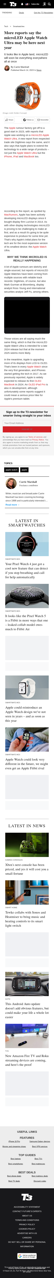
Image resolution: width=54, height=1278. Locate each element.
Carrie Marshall (21, 67)
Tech (6, 26)
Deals (21, 13)
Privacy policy (27, 1224)
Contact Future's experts (27, 1211)
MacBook (29, 156)
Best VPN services (39, 1146)
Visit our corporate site (36, 1268)
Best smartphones (15, 1164)
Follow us (30, 120)
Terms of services (35, 437)
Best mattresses (38, 1164)
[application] (27, 313)
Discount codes (40, 1181)
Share (11, 120)
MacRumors (11, 214)
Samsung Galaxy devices (39, 1141)
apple (24, 470)
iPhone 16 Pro (14, 1141)
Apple (12, 128)
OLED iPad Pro (36, 384)
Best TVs (38, 1159)
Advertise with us (27, 1233)
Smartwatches (19, 26)
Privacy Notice (38, 440)
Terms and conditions (27, 1220)
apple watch (11, 470)
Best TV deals (14, 1181)
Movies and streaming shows (14, 1146)
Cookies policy (27, 1229)
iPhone (8, 156)
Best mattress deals (40, 1176)
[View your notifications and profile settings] (22, 4)
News (39, 70)
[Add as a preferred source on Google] (27, 1256)
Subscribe (35, 4)
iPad (15, 156)
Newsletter (45, 120)
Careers (27, 1238)
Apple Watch (40, 246)
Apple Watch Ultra (27, 153)
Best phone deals (14, 1176)
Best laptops (16, 1159)
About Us (27, 1216)
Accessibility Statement (27, 1207)
